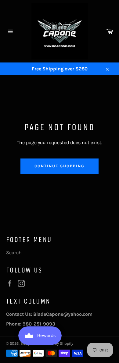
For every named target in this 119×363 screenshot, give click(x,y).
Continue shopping (59, 166)
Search (14, 252)
